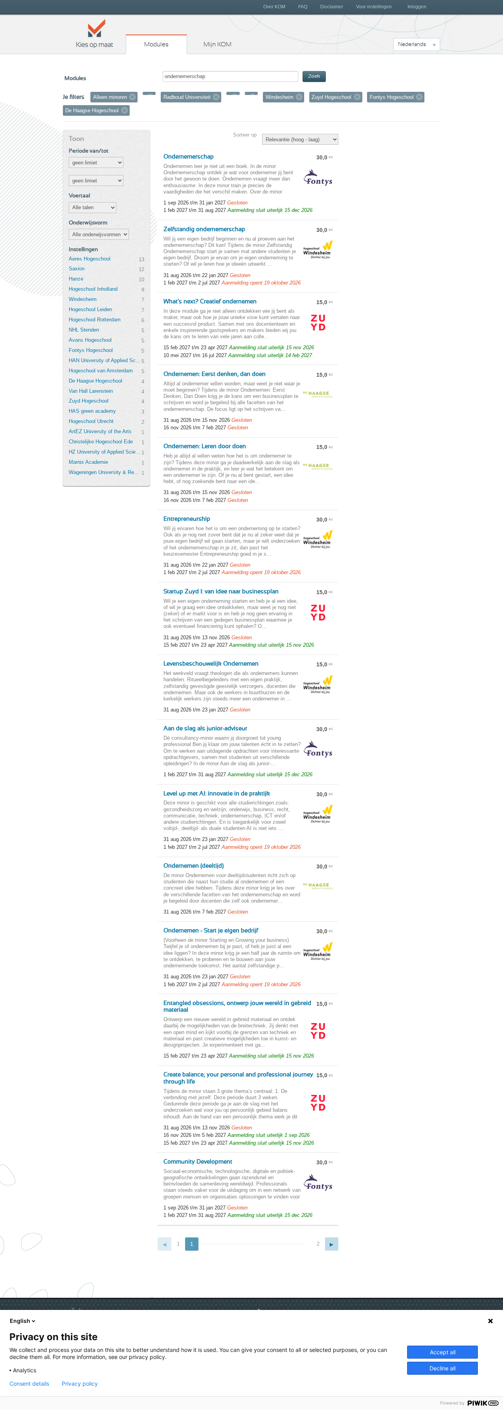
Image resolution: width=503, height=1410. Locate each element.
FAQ (302, 6)
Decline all (442, 1368)
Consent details (29, 1384)
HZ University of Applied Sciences (105, 452)
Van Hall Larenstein (91, 391)
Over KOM (274, 6)
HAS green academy (92, 411)
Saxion (76, 269)
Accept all (442, 1352)
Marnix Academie (88, 462)
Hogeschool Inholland (93, 289)
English (20, 1320)
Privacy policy (80, 1384)
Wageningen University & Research (105, 472)
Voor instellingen (374, 6)
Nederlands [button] (412, 44)
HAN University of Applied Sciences (105, 360)
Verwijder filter (132, 97)
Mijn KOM (217, 44)
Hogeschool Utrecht (91, 421)
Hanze (76, 279)
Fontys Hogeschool (91, 350)
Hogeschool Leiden (90, 309)
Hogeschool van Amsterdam (101, 371)
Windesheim (83, 299)
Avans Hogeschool (90, 340)
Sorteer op (245, 135)
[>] (332, 1244)
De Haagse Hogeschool (95, 381)
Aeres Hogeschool (89, 259)
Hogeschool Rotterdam (95, 320)
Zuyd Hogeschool (88, 401)
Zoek (314, 76)
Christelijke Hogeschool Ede (101, 442)
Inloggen (417, 6)
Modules (156, 44)
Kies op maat (95, 33)
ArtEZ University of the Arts (100, 431)
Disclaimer (331, 6)
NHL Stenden (84, 330)
